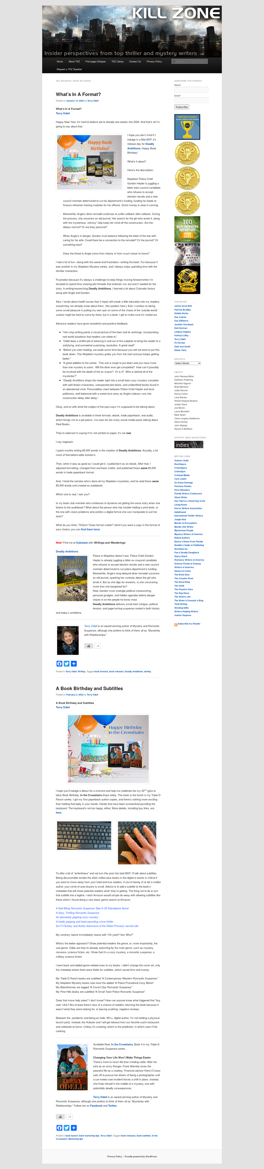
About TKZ (74, 61)
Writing (81, 671)
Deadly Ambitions (134, 671)
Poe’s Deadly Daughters (186, 552)
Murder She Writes (183, 526)
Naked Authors (182, 537)
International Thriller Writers (188, 515)
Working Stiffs (181, 607)
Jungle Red (180, 519)
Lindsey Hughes (182, 331)
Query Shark (180, 556)
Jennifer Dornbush (183, 324)
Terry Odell (92, 100)
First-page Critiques (95, 61)
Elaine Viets (180, 350)
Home (60, 61)
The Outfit (179, 585)
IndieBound (180, 512)
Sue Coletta (180, 317)
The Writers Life (182, 596)
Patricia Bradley (182, 309)
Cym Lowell (180, 478)
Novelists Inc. (181, 548)
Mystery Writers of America (188, 534)
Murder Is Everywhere (185, 523)
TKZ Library (118, 61)
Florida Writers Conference (188, 493)
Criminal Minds (182, 475)
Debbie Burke (181, 313)
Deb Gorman (180, 328)
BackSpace (180, 464)
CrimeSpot (179, 471)
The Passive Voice (183, 589)
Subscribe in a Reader (188, 623)
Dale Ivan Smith (182, 346)
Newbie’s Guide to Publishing (189, 545)
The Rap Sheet (181, 593)
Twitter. (112, 1106)
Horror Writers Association (188, 508)
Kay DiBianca (181, 320)
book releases (116, 671)
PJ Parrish (179, 342)
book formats (101, 671)
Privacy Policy (154, 61)
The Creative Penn (183, 578)
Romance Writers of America (189, 559)
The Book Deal (181, 574)
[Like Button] (88, 646)
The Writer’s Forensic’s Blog (188, 600)
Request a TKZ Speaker (69, 69)
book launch (72, 1135)
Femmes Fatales (182, 486)
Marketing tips (75, 1138)
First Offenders (182, 490)
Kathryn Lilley (181, 335)
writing (147, 671)
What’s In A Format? (78, 94)
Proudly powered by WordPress (141, 1156)
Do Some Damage (183, 482)
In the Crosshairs (122, 1044)
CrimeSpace (180, 467)
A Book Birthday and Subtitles (89, 688)
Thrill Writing (180, 604)
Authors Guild (181, 460)
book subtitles (144, 1135)
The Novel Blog (182, 582)
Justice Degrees (182, 615)
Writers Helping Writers (186, 611)
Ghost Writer (180, 497)
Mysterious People (183, 530)
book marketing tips (89, 1135)
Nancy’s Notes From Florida (188, 541)
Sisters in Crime (182, 571)
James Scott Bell (183, 305)
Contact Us (135, 61)
